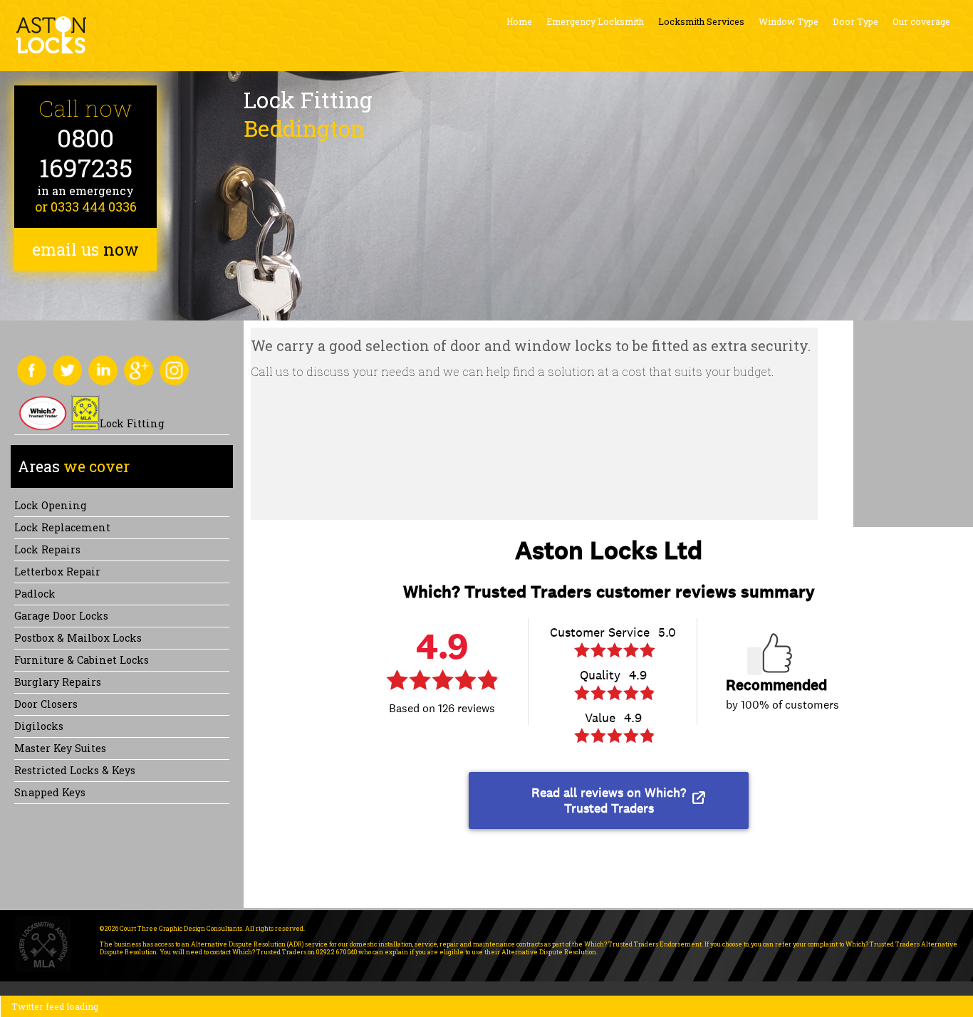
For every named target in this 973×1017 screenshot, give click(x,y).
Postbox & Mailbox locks (78, 638)
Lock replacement (62, 527)
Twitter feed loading (54, 1006)
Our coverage (921, 21)
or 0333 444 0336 (86, 206)
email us (85, 249)
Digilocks (38, 726)
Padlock (35, 593)
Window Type (788, 21)
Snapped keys (49, 792)
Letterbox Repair (57, 571)
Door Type (855, 21)
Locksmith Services (701, 21)
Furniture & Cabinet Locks (81, 660)
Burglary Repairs (57, 682)
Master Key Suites (60, 748)
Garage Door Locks (61, 615)
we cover (74, 466)
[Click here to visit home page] (51, 35)
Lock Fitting (132, 423)
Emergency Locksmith (595, 21)
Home (519, 21)
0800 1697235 (85, 152)
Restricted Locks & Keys (74, 770)
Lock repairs (47, 549)
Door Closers (46, 704)
